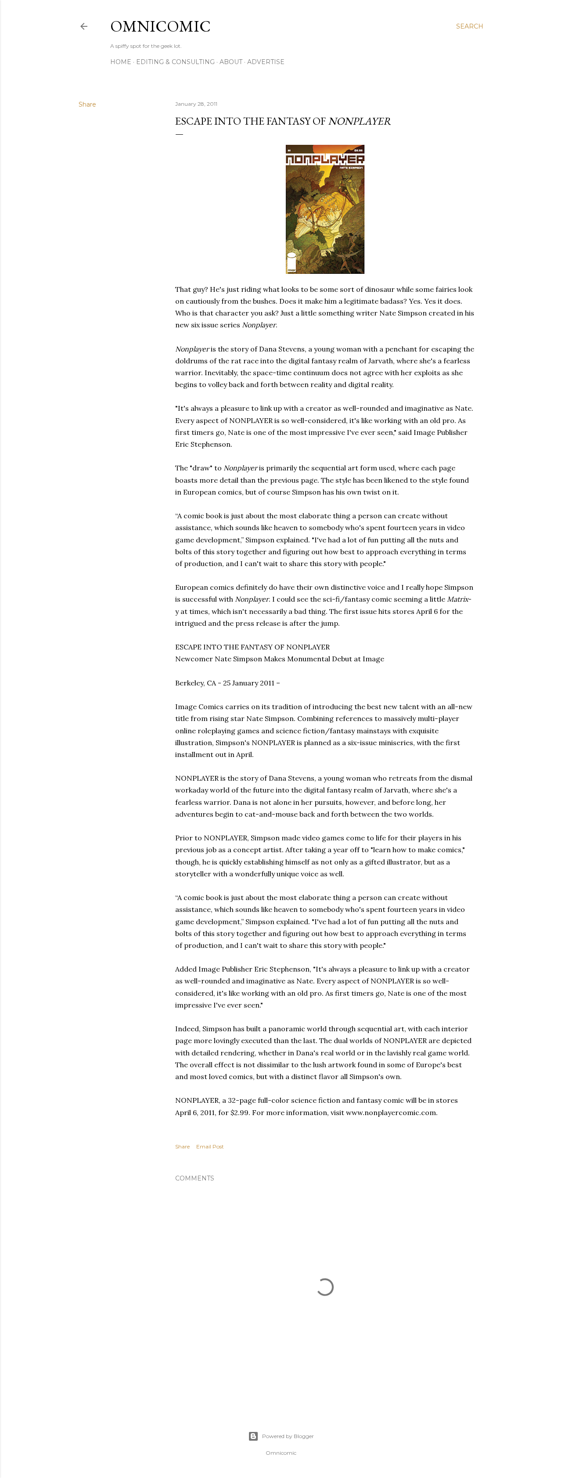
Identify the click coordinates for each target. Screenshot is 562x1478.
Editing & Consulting (175, 62)
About (231, 62)
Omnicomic (160, 26)
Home (120, 62)
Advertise (266, 62)
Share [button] (87, 104)
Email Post (210, 1146)
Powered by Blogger (288, 1436)
